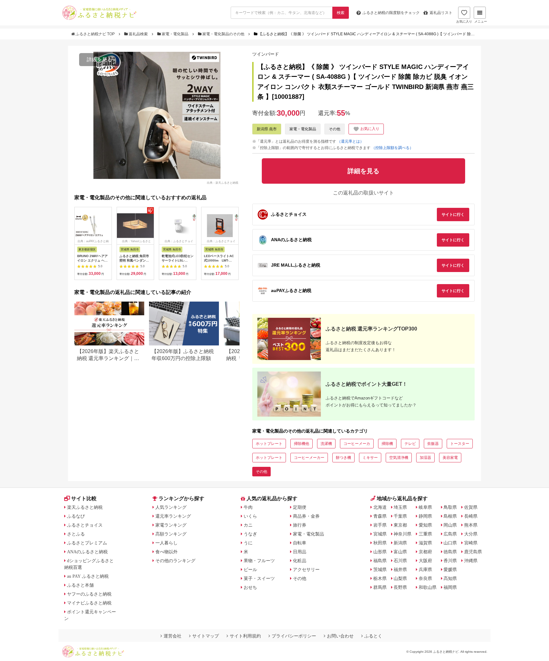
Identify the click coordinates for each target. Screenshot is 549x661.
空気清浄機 (398, 457)
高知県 (450, 578)
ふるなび (76, 516)
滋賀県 (425, 543)
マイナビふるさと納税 (89, 603)
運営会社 (172, 635)
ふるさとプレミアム (87, 543)
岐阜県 (425, 507)
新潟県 (400, 543)
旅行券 (299, 525)
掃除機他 (301, 443)
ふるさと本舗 (80, 585)
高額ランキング (170, 534)
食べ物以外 (166, 551)
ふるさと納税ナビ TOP (95, 34)
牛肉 (248, 507)
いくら (250, 516)
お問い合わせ (340, 635)
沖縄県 (471, 560)
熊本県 (471, 525)
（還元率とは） (350, 141)
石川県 (400, 560)
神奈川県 (402, 534)
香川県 (450, 560)
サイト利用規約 (245, 635)
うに (248, 543)
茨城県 (380, 569)
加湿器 (425, 457)
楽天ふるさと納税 (85, 507)
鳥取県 (450, 507)
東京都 (400, 525)
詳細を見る (99, 59)
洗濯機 (326, 443)
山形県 (380, 551)
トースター (459, 443)
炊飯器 (433, 443)
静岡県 (425, 516)
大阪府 (425, 560)
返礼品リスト (441, 12)
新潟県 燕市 (267, 129)
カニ (248, 525)
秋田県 (380, 543)
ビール (250, 569)
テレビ (410, 443)
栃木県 (380, 578)
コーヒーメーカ (356, 443)
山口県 (450, 543)
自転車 (299, 543)
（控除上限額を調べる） (392, 148)
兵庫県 (425, 569)
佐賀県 (471, 507)
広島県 (450, 534)
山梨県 (400, 578)
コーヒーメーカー (309, 457)
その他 (334, 129)
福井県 (400, 569)
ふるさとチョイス (85, 525)
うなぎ (250, 534)
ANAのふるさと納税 (87, 551)
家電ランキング (170, 525)
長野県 (400, 587)
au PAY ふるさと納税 (88, 576)
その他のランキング (175, 560)
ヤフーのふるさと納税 (89, 594)
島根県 (450, 516)
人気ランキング (170, 507)
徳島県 (450, 551)
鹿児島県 (473, 551)
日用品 (299, 551)
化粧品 (299, 560)
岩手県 (380, 525)
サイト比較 (84, 498)
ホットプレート (269, 443)
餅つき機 (343, 457)
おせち (250, 587)
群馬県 (380, 587)
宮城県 (380, 534)
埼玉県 (400, 507)
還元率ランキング (173, 516)
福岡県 (450, 587)
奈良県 (425, 578)
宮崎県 (471, 543)
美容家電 (450, 457)
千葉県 (400, 516)
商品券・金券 (306, 516)
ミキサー (370, 457)
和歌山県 (428, 587)
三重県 (425, 534)
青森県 (380, 516)
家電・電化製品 (175, 34)
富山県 (400, 551)
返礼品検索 (138, 34)
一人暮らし (166, 543)
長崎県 (471, 516)
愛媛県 (450, 569)
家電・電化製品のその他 (223, 34)
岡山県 (450, 525)
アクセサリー (306, 569)
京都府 (425, 551)
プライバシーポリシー (294, 635)
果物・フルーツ (259, 560)
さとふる (76, 534)
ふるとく (373, 635)
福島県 (380, 560)
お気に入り (464, 21)
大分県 (471, 534)
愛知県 (425, 525)
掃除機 (387, 443)
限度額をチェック (391, 12)
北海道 (380, 507)
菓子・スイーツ (259, 578)
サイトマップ (205, 635)
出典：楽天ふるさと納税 (222, 182)
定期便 (299, 507)
